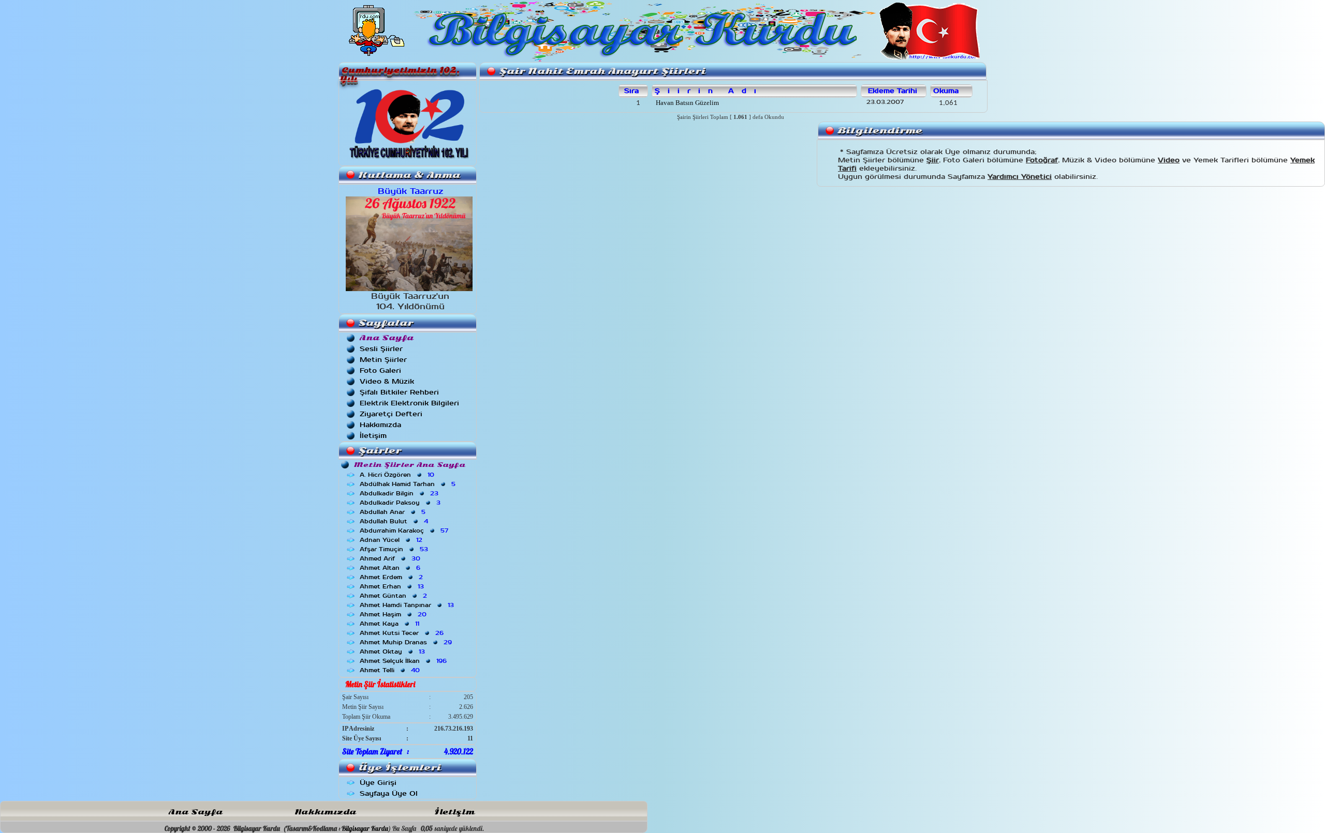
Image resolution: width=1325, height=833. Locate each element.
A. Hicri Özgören (398, 474)
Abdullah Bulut (395, 521)
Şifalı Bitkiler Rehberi (399, 392)
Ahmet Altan (391, 567)
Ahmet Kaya (390, 623)
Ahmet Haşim (394, 614)
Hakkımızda (380, 424)
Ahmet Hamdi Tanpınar (408, 605)
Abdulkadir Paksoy (401, 502)
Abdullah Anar (394, 512)
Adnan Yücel (392, 539)
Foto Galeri (380, 370)
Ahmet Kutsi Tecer (403, 633)
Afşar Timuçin (395, 549)
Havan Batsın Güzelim (686, 103)
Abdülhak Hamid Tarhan (409, 484)
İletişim (373, 435)
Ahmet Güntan (394, 595)
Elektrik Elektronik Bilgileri (409, 403)
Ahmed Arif (391, 558)
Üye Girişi (378, 782)
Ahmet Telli (391, 670)
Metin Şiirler (383, 359)
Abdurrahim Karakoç (405, 530)
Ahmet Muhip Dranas (407, 642)
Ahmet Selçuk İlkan (404, 660)
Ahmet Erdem (392, 577)
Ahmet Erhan (393, 586)
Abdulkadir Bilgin (400, 493)
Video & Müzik (387, 381)
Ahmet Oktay (393, 651)
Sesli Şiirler (381, 348)
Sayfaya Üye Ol (389, 793)
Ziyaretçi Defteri (391, 414)
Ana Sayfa (196, 812)
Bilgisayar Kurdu (365, 828)
